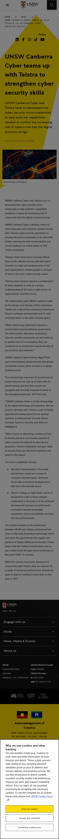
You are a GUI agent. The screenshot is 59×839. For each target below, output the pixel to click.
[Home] (29, 5)
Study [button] (8, 631)
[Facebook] (23, 39)
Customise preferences (29, 827)
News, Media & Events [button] (19, 641)
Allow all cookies (29, 809)
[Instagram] (29, 39)
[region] (29, 789)
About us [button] (10, 651)
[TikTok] (36, 39)
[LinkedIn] (18, 39)
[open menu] (7, 5)
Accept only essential (29, 818)
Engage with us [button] (14, 622)
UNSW (7, 16)
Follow (42, 34)
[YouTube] (42, 39)
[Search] (52, 5)
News (23, 16)
